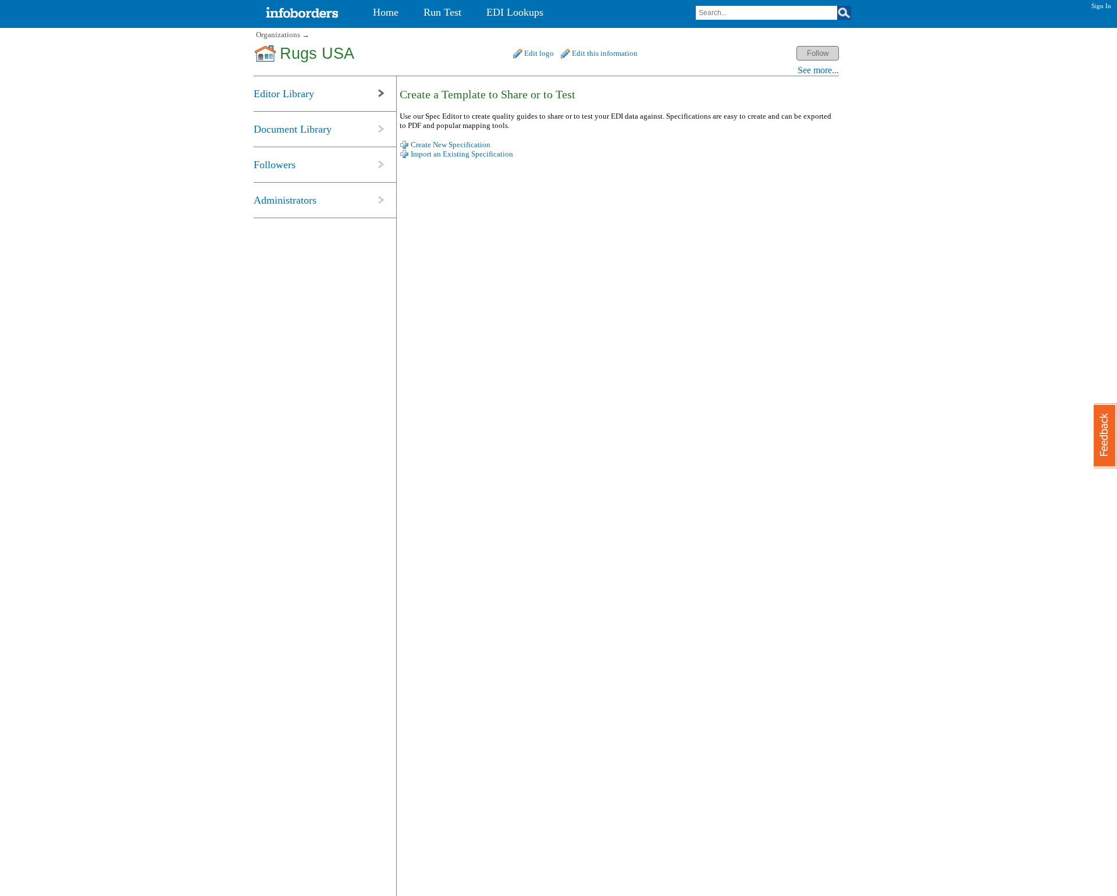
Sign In (1101, 5)
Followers (275, 164)
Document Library (293, 129)
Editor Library (284, 93)
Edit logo (539, 53)
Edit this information (605, 53)
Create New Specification (450, 144)
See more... (818, 70)
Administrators (285, 200)
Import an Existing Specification (462, 154)
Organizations (278, 34)
